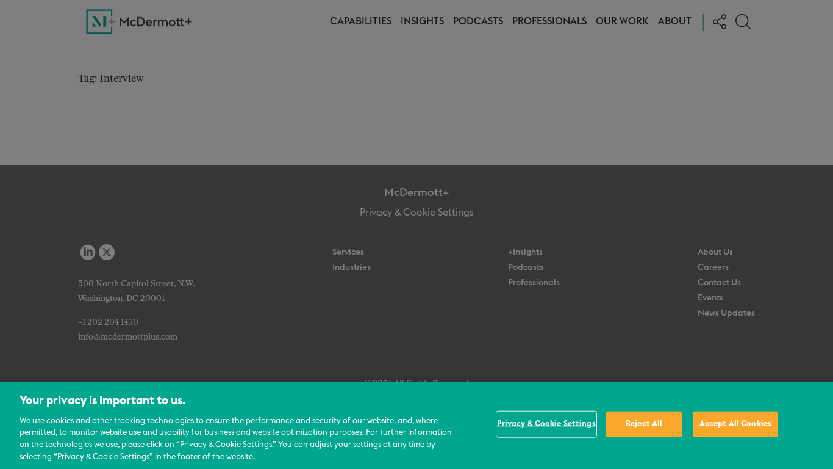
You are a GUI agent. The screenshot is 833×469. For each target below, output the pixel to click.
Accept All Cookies (735, 424)
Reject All (644, 424)
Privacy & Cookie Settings (546, 424)
